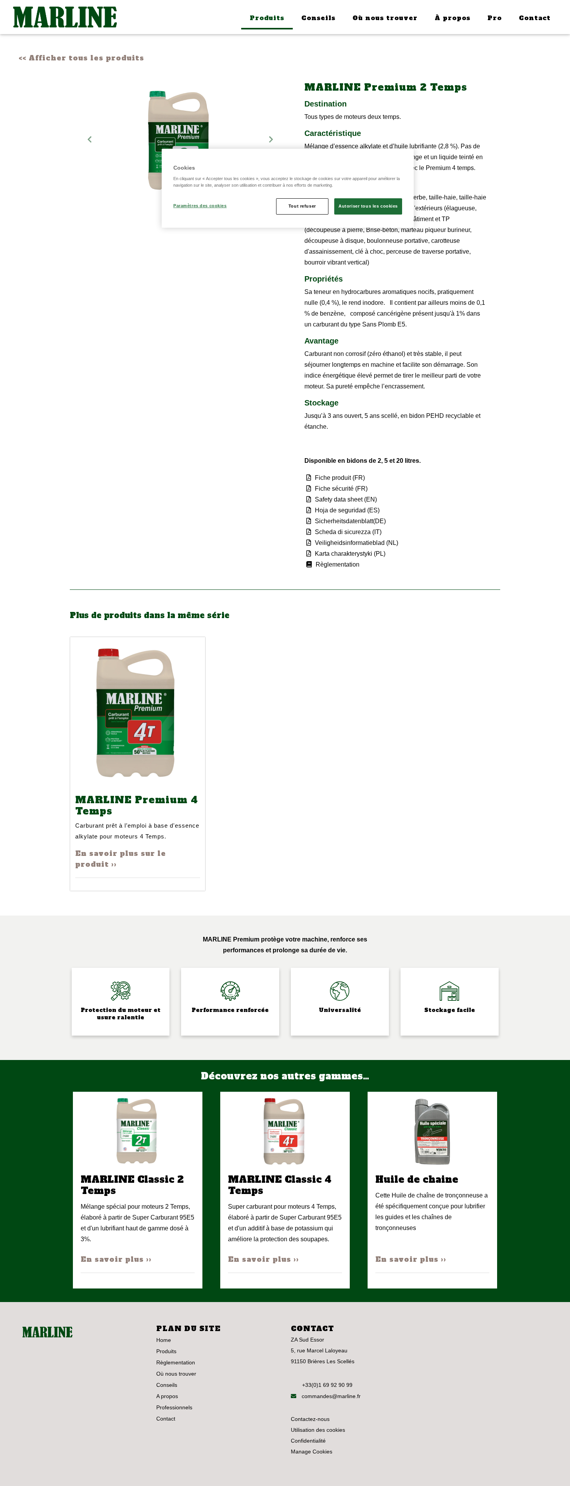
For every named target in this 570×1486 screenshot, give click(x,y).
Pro (494, 18)
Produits (267, 18)
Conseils (318, 18)
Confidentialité (308, 1441)
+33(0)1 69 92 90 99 (327, 1385)
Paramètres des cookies (200, 205)
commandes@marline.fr (330, 1396)
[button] (90, 139)
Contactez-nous (310, 1419)
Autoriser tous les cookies (368, 206)
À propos (452, 18)
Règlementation (175, 1362)
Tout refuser (302, 206)
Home (163, 1340)
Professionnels (174, 1407)
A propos (167, 1396)
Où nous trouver (385, 18)
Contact (535, 18)
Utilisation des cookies (318, 1430)
